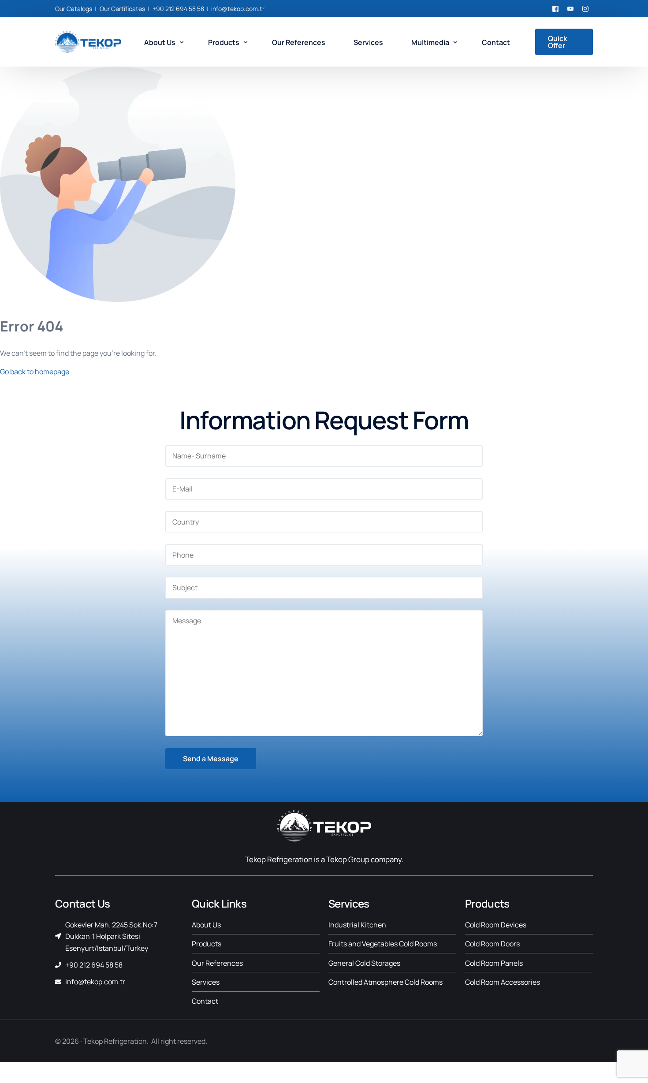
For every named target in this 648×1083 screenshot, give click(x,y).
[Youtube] (570, 8)
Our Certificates (122, 8)
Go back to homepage (34, 371)
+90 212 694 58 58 (178, 8)
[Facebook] (555, 8)
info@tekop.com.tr (237, 8)
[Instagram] (585, 8)
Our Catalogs (73, 8)
